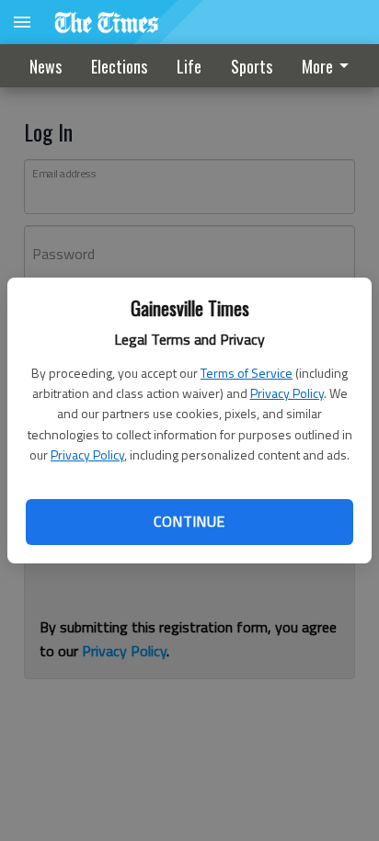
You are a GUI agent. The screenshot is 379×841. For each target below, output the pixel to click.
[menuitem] (330, 65)
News (45, 66)
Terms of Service (247, 372)
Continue (189, 521)
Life (189, 66)
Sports (251, 66)
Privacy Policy (287, 393)
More (317, 66)
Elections (119, 66)
